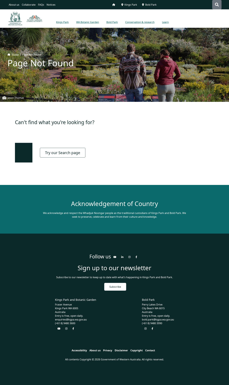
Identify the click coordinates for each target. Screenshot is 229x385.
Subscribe (115, 286)
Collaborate (29, 4)
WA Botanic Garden (87, 22)
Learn (165, 22)
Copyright (136, 350)
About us (14, 4)
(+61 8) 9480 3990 (152, 323)
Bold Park (151, 4)
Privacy (107, 350)
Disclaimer (121, 350)
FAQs (41, 4)
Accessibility (79, 350)
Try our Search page (62, 152)
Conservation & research (140, 22)
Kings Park (130, 4)
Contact (150, 350)
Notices (51, 4)
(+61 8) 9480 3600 (65, 323)
